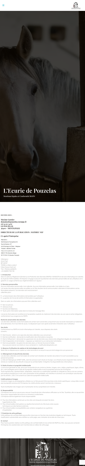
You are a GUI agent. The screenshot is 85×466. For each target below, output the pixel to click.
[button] (3, 5)
